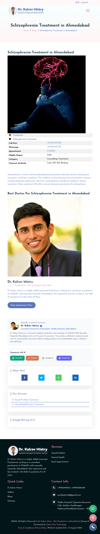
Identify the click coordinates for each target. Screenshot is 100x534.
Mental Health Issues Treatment (29, 404)
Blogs (34, 31)
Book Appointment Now (21, 305)
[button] (88, 10)
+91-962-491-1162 (54, 143)
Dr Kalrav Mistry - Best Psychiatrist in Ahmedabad (58, 521)
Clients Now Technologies (56, 525)
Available (51, 151)
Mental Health (58, 457)
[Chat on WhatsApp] (93, 508)
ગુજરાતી (84, 3)
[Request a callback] (93, 527)
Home (26, 31)
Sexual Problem (58, 453)
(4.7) (32, 420)
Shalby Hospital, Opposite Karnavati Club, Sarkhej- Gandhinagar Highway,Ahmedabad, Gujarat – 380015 (75, 505)
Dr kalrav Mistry (15, 488)
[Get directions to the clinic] (93, 517)
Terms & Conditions (25, 528)
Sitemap (11, 501)
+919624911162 (64, 488)
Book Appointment (59, 462)
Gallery (11, 492)
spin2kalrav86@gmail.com (69, 495)
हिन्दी (78, 3)
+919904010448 (78, 488)
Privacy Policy (40, 528)
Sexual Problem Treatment (27, 400)
